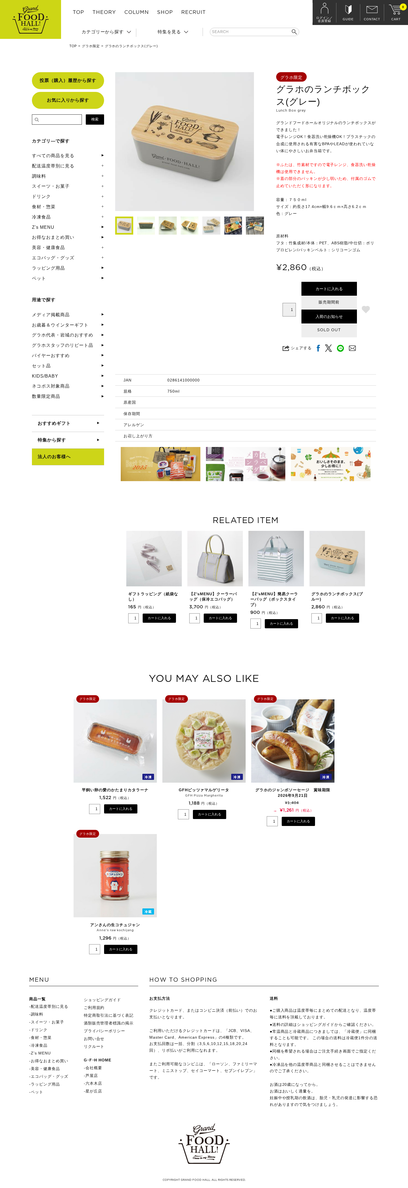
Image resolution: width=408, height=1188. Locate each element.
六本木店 (93, 1083)
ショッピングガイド (102, 1000)
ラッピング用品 (48, 268)
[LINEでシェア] (340, 348)
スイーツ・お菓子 (51, 186)
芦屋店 (91, 1075)
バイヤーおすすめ (51, 355)
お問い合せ (94, 1038)
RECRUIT (193, 12)
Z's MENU (43, 227)
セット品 (41, 365)
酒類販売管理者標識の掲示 (109, 1023)
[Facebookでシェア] (318, 348)
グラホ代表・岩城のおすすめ (62, 335)
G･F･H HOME (98, 1060)
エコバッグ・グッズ (53, 257)
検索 (95, 119)
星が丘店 (93, 1091)
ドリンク (41, 196)
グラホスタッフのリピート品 (62, 345)
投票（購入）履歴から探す (68, 80)
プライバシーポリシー (104, 1031)
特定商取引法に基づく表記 (109, 1015)
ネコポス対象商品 (51, 386)
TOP (78, 12)
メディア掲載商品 (51, 314)
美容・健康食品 (48, 247)
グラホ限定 (91, 46)
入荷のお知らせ (329, 316)
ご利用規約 (94, 1007)
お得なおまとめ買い (53, 237)
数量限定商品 (46, 396)
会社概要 (93, 1068)
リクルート (94, 1046)
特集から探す (52, 440)
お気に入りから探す (68, 100)
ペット (39, 278)
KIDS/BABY (45, 376)
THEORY (104, 12)
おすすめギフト (54, 423)
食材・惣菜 (44, 206)
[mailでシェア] (352, 348)
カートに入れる (329, 289)
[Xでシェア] (328, 348)
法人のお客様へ (54, 456)
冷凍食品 (41, 217)
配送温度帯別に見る (53, 166)
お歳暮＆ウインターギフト (60, 325)
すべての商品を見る (53, 155)
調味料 (39, 176)
